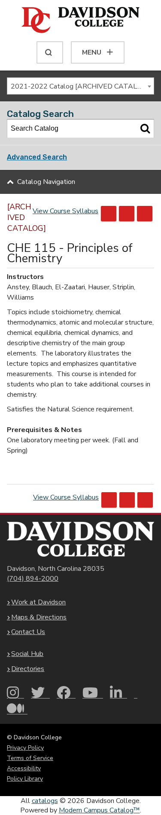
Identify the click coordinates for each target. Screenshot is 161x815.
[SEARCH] (49, 52)
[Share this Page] (108, 213)
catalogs (45, 801)
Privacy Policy (25, 748)
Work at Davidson (38, 602)
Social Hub (27, 654)
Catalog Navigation (46, 182)
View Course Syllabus (65, 211)
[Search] (145, 128)
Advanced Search (37, 157)
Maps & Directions (39, 617)
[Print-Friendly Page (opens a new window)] (126, 213)
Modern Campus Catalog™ (99, 810)
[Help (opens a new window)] (144, 213)
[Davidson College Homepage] (80, 539)
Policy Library (25, 779)
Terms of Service (30, 758)
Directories (27, 669)
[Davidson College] (80, 20)
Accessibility (24, 768)
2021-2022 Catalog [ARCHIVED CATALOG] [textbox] (80, 86)
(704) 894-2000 (32, 578)
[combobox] (80, 86)
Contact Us (28, 632)
